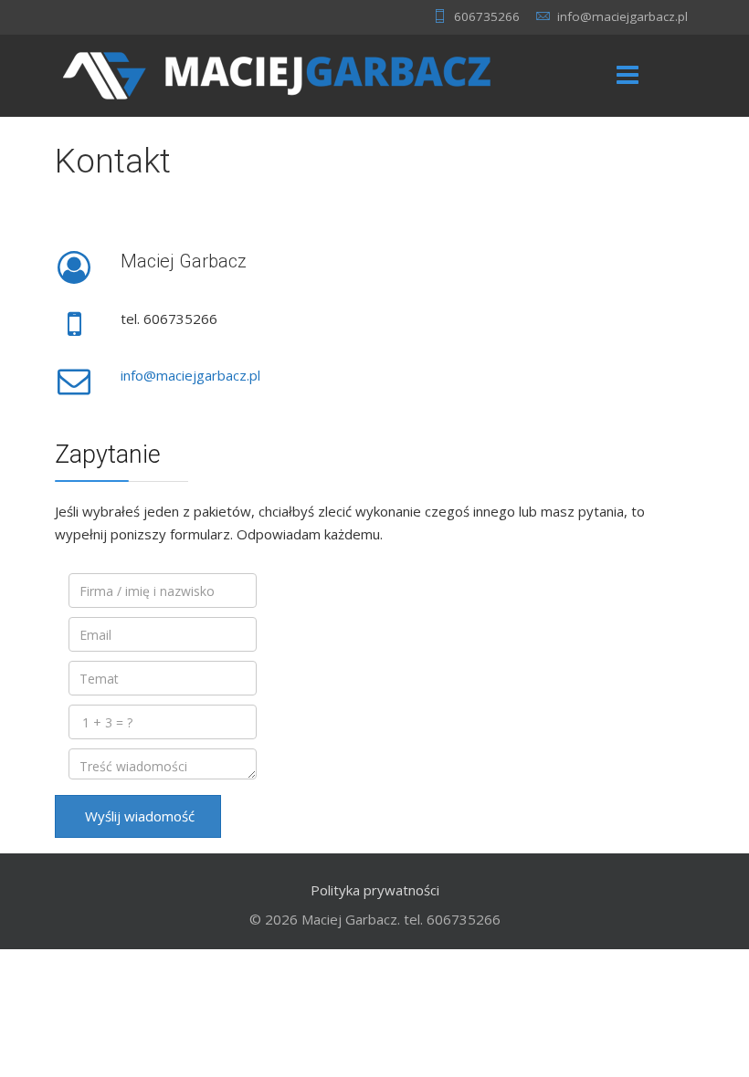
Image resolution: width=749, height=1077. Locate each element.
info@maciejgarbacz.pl (622, 16)
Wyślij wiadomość (138, 816)
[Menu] (627, 76)
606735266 (487, 16)
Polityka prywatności (375, 890)
